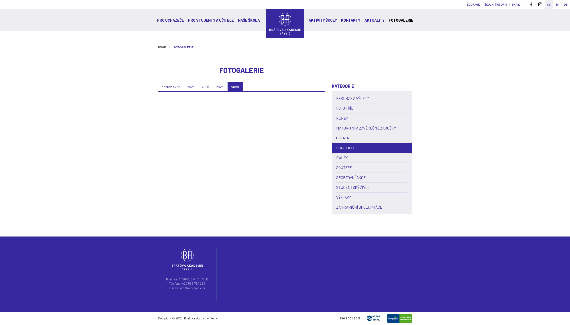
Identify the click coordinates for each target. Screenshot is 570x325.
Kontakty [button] (350, 20)
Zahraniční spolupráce (359, 207)
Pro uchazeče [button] (170, 20)
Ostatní (343, 138)
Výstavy (343, 197)
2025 (205, 86)
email (516, 4)
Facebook (531, 4)
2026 (191, 86)
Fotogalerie (401, 20)
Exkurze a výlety (352, 98)
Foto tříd (345, 108)
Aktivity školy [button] (323, 20)
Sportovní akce (351, 177)
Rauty (342, 157)
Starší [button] (235, 86)
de (566, 4)
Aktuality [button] (374, 20)
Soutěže (344, 167)
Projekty (345, 148)
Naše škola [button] (249, 20)
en (557, 4)
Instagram (540, 4)
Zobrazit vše (170, 86)
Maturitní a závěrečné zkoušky (366, 128)
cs (549, 4)
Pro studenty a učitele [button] (211, 20)
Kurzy (342, 118)
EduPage (473, 4)
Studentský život (353, 187)
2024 (220, 86)
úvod (162, 47)
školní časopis (495, 4)
